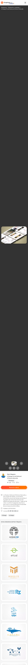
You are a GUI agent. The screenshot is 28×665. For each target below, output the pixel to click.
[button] (6, 463)
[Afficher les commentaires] (14, 468)
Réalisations (4, 7)
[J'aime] (10, 468)
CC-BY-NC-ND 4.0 (13, 511)
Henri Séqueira (11, 474)
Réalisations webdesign (14, 7)
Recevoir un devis (14, 487)
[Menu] (25, 2)
